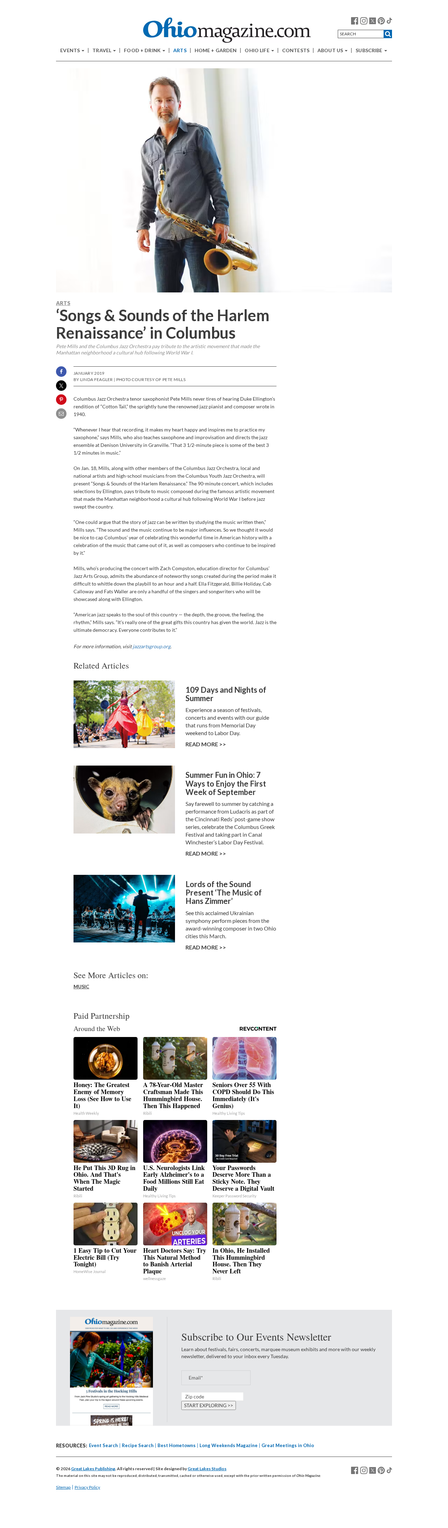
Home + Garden (216, 50)
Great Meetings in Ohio (287, 1445)
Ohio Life (257, 50)
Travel (102, 50)
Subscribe (369, 50)
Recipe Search (138, 1445)
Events (70, 50)
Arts (180, 50)
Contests (295, 50)
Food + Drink (143, 50)
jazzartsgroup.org (151, 646)
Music (81, 986)
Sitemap (63, 1487)
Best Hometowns (177, 1445)
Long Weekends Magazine (229, 1445)
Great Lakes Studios (207, 1468)
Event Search (103, 1445)
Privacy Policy (87, 1487)
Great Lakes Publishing (93, 1468)
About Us (330, 50)
